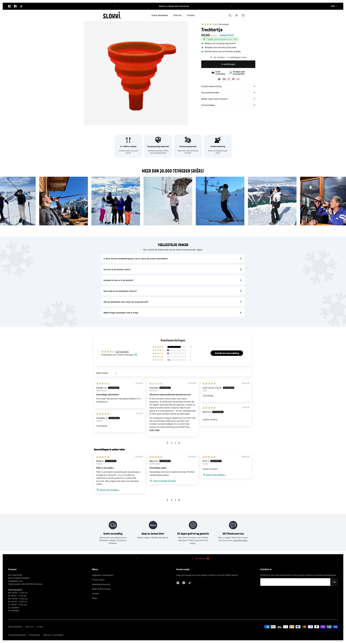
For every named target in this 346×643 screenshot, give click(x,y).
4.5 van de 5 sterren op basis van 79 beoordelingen (164, 558)
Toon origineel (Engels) (164, 480)
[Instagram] (9, 6)
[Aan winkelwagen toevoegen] (243, 15)
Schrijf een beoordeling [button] (227, 353)
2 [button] (171, 443)
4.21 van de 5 (121, 351)
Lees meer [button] (154, 430)
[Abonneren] (334, 582)
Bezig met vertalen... (110, 489)
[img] (102, 383)
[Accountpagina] (236, 15)
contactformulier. (240, 540)
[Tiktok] (21, 6)
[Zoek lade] (230, 15)
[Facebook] (15, 6)
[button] (208, 24)
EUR (333, 6)
